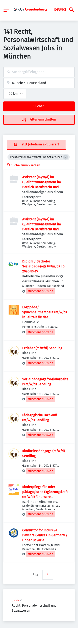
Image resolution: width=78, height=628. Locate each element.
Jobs (15, 600)
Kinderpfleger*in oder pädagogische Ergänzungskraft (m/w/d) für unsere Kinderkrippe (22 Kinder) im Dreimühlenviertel (45, 497)
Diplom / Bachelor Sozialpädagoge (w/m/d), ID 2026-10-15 (43, 266)
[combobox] (39, 72)
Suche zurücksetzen (25, 165)
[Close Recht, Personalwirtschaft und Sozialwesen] (65, 157)
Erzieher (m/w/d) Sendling (42, 348)
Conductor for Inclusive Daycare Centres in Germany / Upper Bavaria (44, 535)
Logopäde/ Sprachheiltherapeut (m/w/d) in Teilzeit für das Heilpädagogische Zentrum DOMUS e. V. (44, 317)
